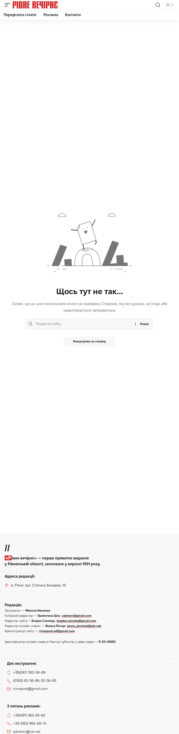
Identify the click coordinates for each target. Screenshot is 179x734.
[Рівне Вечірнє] (43, 5)
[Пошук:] (83, 324)
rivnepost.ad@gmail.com (57, 631)
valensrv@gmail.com (77, 615)
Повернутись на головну (89, 341)
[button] (9, 5)
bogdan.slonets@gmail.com (76, 620)
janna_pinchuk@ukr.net (84, 625)
